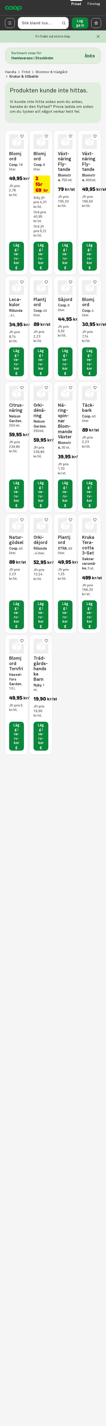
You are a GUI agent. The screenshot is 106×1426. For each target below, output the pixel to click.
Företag (93, 4)
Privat (76, 4)
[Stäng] (98, 36)
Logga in (80, 23)
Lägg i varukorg (16, 256)
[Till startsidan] (13, 7)
